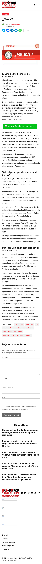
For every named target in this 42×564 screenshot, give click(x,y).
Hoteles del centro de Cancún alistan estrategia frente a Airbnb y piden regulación (20, 432)
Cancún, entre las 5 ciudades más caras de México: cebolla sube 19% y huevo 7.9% (20, 466)
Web (3, 397)
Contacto (5, 538)
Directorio (5, 535)
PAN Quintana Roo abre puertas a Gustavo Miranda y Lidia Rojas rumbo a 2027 (20, 454)
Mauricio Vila (29, 324)
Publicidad (5, 549)
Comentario (6, 357)
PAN (37, 324)
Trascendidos (18, 331)
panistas (5, 328)
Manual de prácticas (8, 545)
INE (22, 324)
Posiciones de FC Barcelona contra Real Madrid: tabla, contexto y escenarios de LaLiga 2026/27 (19, 477)
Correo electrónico (7, 388)
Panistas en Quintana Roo (18, 328)
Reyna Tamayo (7, 331)
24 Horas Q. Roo (14, 24)
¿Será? (5, 14)
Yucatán (28, 335)
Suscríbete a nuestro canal (24, 126)
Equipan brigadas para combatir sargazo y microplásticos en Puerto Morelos (19, 443)
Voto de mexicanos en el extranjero (13, 335)
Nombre (4, 378)
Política (30, 328)
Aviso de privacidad (8, 542)
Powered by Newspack (9, 560)
